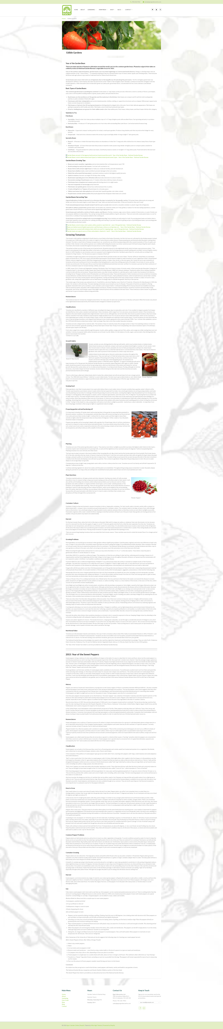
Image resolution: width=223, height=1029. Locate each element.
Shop (112, 9)
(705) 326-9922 (136, 2)
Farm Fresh (102, 9)
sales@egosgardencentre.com (153, 2)
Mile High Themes (96, 1025)
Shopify (82, 1025)
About (82, 9)
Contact (128, 9)
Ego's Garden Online (73, 1025)
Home (76, 9)
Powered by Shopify (109, 1025)
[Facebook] (140, 1008)
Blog (119, 9)
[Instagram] (144, 1008)
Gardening (91, 9)
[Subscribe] (159, 1002)
